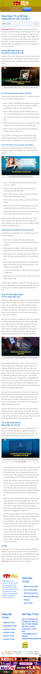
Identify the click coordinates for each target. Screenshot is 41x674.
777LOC (34, 629)
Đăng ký (27, 9)
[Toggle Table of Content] (35, 24)
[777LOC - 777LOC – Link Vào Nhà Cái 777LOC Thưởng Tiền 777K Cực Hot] (20, 3)
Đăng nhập (15, 9)
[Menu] (2, 3)
